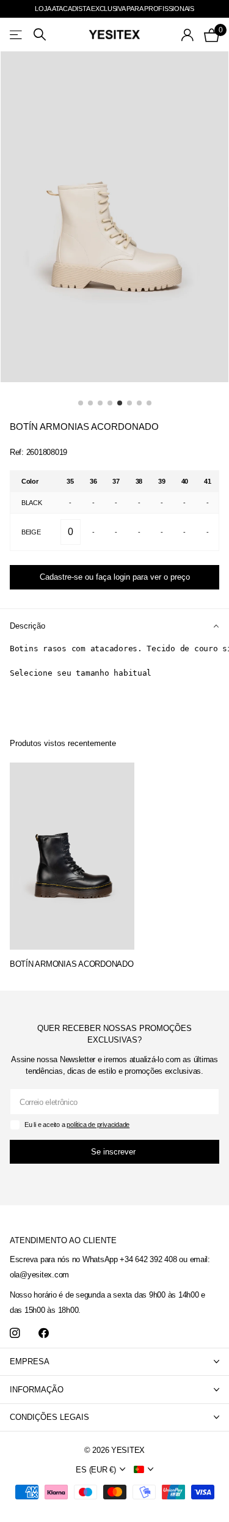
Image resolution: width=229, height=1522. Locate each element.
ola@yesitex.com (39, 1274)
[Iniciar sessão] (187, 35)
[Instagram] (15, 1333)
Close (114, 1362)
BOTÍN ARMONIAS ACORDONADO (72, 964)
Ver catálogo (17, 34)
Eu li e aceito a (76, 1124)
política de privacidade (98, 1124)
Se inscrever (114, 1151)
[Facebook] (43, 1333)
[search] (40, 34)
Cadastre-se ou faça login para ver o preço (115, 577)
